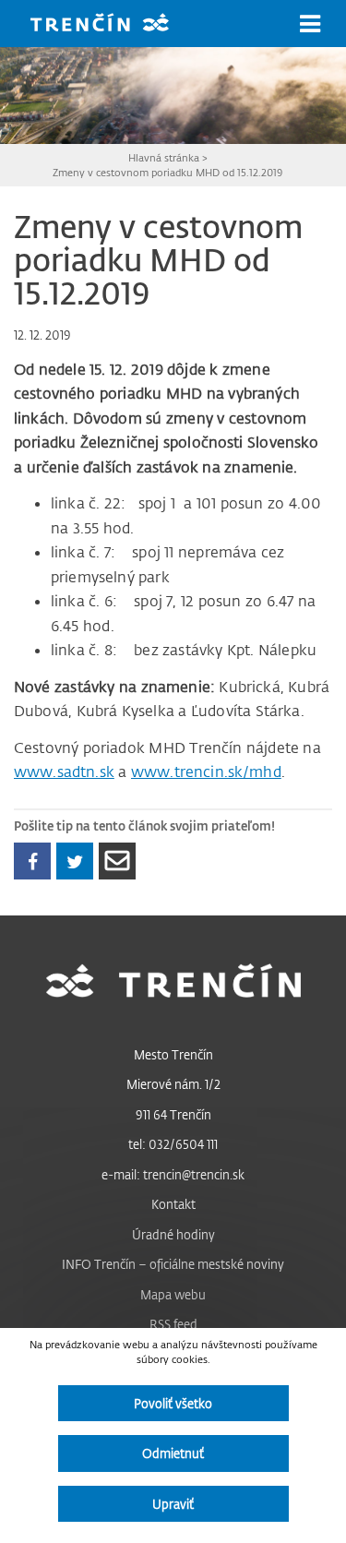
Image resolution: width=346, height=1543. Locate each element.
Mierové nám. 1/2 (173, 1084)
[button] (310, 24)
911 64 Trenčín (173, 1114)
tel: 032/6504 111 (173, 1144)
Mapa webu (173, 1294)
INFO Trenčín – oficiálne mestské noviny (173, 1264)
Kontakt (173, 1204)
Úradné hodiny (173, 1234)
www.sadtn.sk (64, 771)
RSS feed (173, 1324)
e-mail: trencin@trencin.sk (173, 1174)
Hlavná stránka (163, 157)
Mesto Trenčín (173, 1054)
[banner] (113, 24)
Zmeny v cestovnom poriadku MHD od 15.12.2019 (167, 172)
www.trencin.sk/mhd (206, 771)
